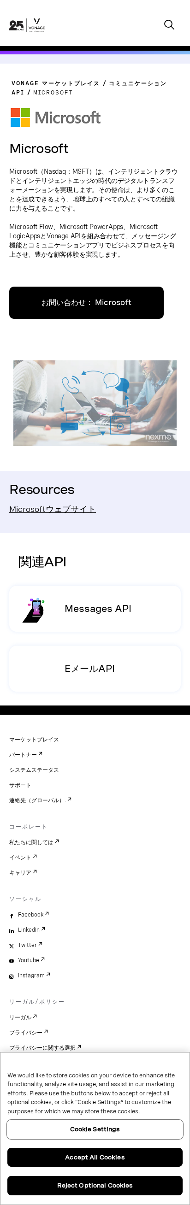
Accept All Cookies (95, 1157)
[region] (95, 1128)
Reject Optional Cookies (95, 1185)
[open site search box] (169, 25)
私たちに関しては (31, 842)
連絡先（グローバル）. (37, 800)
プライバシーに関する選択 (42, 1048)
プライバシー (25, 1032)
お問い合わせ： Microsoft (86, 302)
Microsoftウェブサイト (52, 509)
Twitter (27, 945)
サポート (20, 785)
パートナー (23, 755)
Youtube (28, 960)
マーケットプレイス (34, 739)
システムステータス (34, 770)
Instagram (31, 975)
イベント (20, 857)
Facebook (30, 914)
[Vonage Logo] (27, 35)
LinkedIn (29, 930)
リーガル (20, 1017)
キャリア (20, 873)
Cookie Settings (95, 1129)
